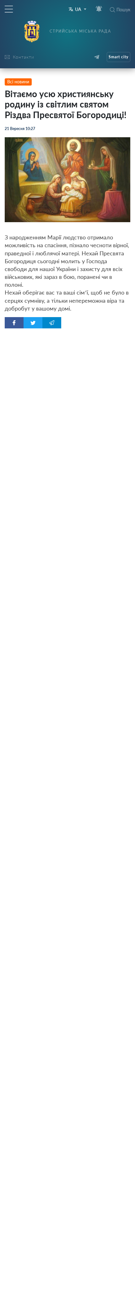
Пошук (123, 9)
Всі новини (18, 81)
